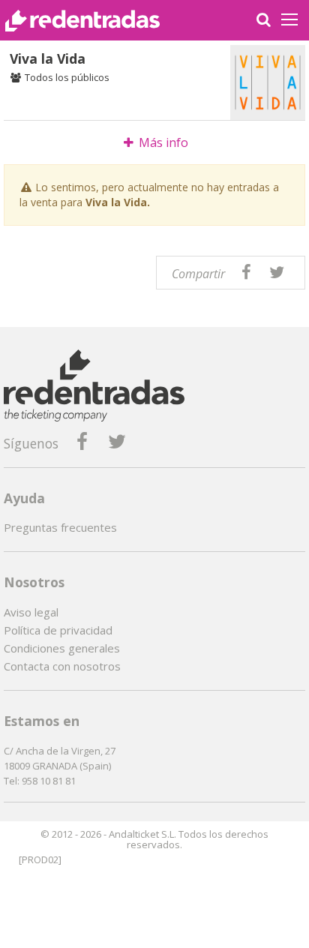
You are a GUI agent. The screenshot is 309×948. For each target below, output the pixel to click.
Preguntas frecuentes (60, 527)
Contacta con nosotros (62, 666)
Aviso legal (31, 612)
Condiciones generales (62, 648)
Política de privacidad (58, 630)
